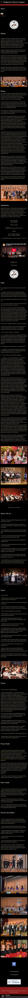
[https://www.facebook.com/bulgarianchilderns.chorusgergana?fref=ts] (14, 964)
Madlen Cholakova (5, 751)
